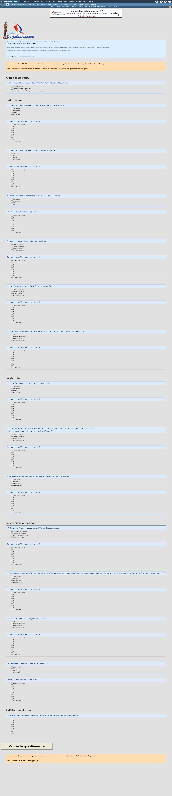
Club (91, 1)
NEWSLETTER (65, 7)
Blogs (47, 1)
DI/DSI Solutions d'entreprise (18, 4)
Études (78, 1)
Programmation (68, 4)
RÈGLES (110, 7)
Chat (54, 1)
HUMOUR (116, 7)
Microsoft (43, 4)
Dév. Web (55, 4)
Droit (85, 1)
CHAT (58, 7)
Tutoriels (35, 1)
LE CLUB (53, 7)
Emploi (71, 1)
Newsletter (62, 1)
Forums (26, 1)
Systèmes (93, 4)
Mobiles (87, 4)
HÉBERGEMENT (101, 7)
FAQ (42, 1)
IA (34, 4)
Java (49, 4)
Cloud (29, 4)
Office (81, 4)
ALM (38, 4)
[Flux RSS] (170, 7)
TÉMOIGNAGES (83, 7)
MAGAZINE (74, 7)
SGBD (75, 4)
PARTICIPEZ (92, 7)
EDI (61, 4)
